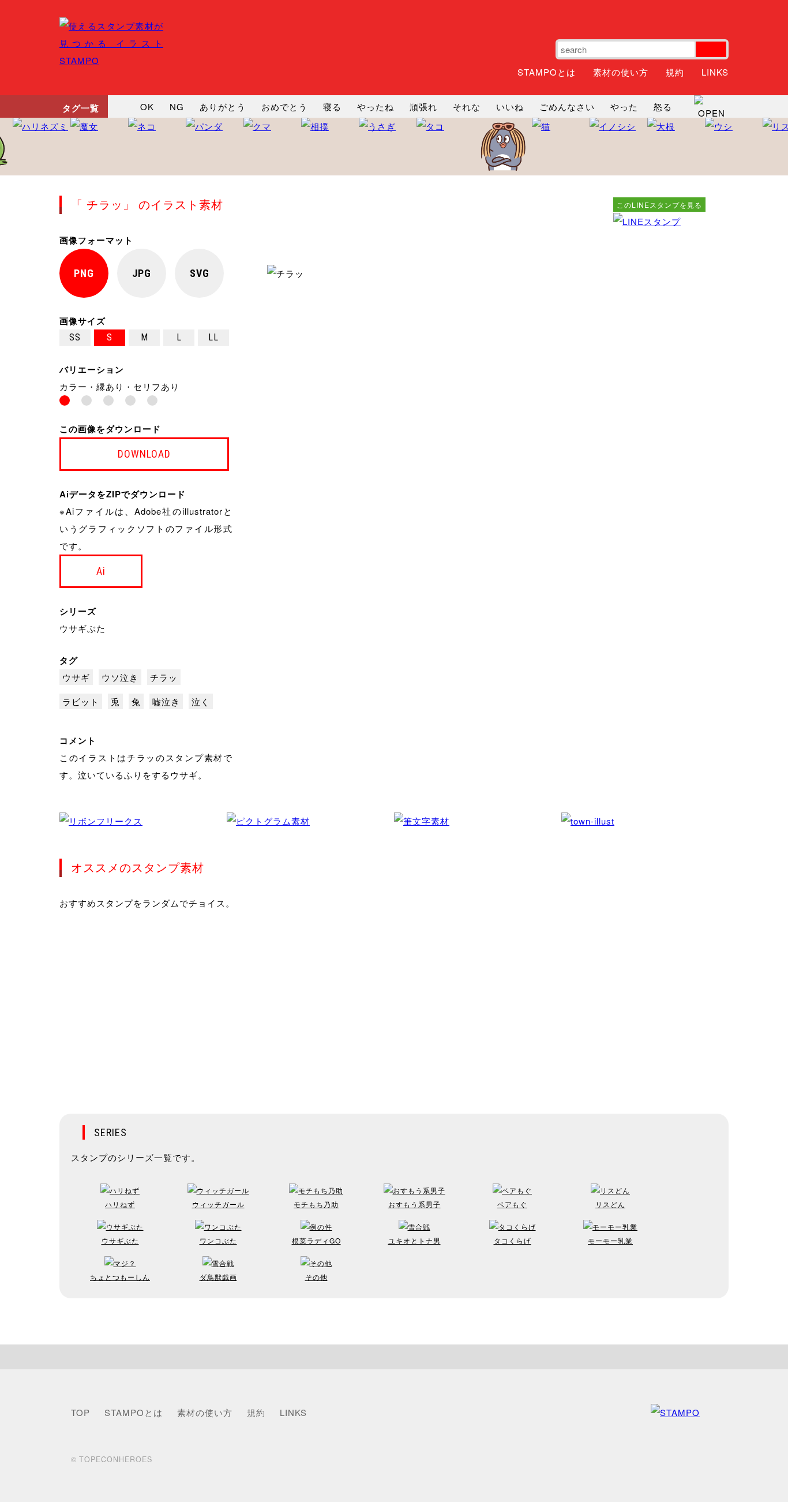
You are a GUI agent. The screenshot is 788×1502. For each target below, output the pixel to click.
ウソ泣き (120, 677)
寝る (332, 106)
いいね (510, 106)
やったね (375, 106)
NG (177, 106)
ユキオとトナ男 (414, 1240)
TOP (80, 1412)
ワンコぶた (218, 1240)
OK (147, 106)
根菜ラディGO (316, 1240)
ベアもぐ (512, 1204)
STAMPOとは (546, 72)
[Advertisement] (659, 403)
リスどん (610, 1204)
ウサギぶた (82, 628)
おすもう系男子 (414, 1204)
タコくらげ (512, 1240)
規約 (675, 72)
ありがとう (223, 106)
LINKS (715, 72)
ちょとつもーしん (120, 1277)
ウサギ (76, 677)
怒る (663, 106)
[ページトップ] (394, 1356)
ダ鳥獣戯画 (218, 1277)
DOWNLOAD (144, 454)
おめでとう (284, 106)
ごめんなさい (567, 106)
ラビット (80, 701)
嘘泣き (166, 701)
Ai (101, 571)
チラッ (164, 677)
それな (467, 106)
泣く (201, 701)
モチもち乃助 (316, 1204)
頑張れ (423, 106)
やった (624, 106)
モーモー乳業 (610, 1240)
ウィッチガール (218, 1204)
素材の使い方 (620, 72)
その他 (316, 1277)
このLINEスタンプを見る (659, 204)
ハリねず (120, 1204)
